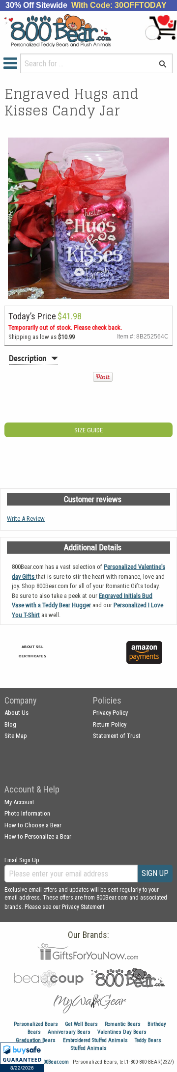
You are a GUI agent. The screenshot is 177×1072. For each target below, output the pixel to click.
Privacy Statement (83, 906)
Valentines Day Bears (122, 1032)
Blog (10, 724)
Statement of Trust (117, 735)
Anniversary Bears (69, 1032)
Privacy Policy (110, 712)
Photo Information (27, 813)
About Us (16, 712)
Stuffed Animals (89, 1048)
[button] (22, 1057)
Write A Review (26, 518)
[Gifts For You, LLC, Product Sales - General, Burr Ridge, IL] (102, 658)
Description (27, 358)
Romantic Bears (123, 1024)
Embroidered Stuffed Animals (95, 1040)
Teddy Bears (148, 1040)
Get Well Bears (81, 1024)
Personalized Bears (36, 1024)
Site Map (15, 735)
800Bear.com (55, 1062)
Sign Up (155, 873)
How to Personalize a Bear (37, 836)
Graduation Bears (36, 1040)
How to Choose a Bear (32, 825)
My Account (19, 802)
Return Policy (109, 724)
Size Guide (88, 430)
